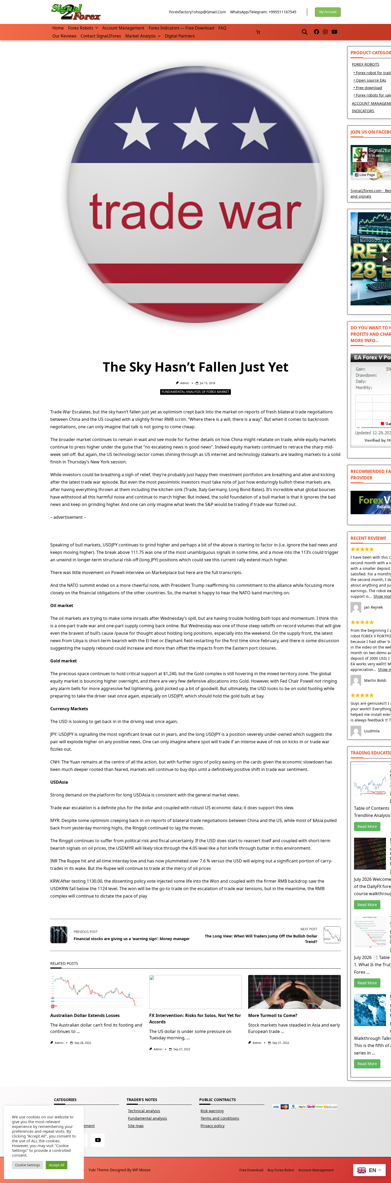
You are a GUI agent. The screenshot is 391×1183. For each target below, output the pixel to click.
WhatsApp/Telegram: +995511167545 (263, 11)
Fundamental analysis (147, 1118)
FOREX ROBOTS (365, 64)
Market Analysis (140, 36)
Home (58, 28)
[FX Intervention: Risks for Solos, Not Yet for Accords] (195, 992)
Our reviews (64, 36)
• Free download (367, 87)
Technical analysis (144, 1110)
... (78, 1031)
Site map (136, 1125)
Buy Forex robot (281, 1170)
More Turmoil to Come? (272, 1015)
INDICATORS (363, 110)
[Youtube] (334, 32)
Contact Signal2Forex (101, 36)
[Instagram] (325, 32)
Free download (251, 1170)
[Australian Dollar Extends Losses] (96, 992)
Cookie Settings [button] (27, 1165)
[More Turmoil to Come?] (294, 992)
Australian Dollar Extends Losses (85, 1015)
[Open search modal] (304, 31)
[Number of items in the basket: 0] (258, 32)
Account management (123, 28)
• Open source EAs (369, 80)
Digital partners (180, 36)
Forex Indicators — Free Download (181, 28)
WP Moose (141, 1169)
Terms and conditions (220, 1118)
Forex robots (80, 28)
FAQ (222, 28)
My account (327, 12)
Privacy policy (212, 1125)
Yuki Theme (99, 1169)
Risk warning (212, 1110)
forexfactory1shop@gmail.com (197, 11)
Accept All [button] (56, 1165)
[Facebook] (316, 32)
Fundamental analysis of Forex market (195, 391)
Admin (184, 383)
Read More (367, 826)
